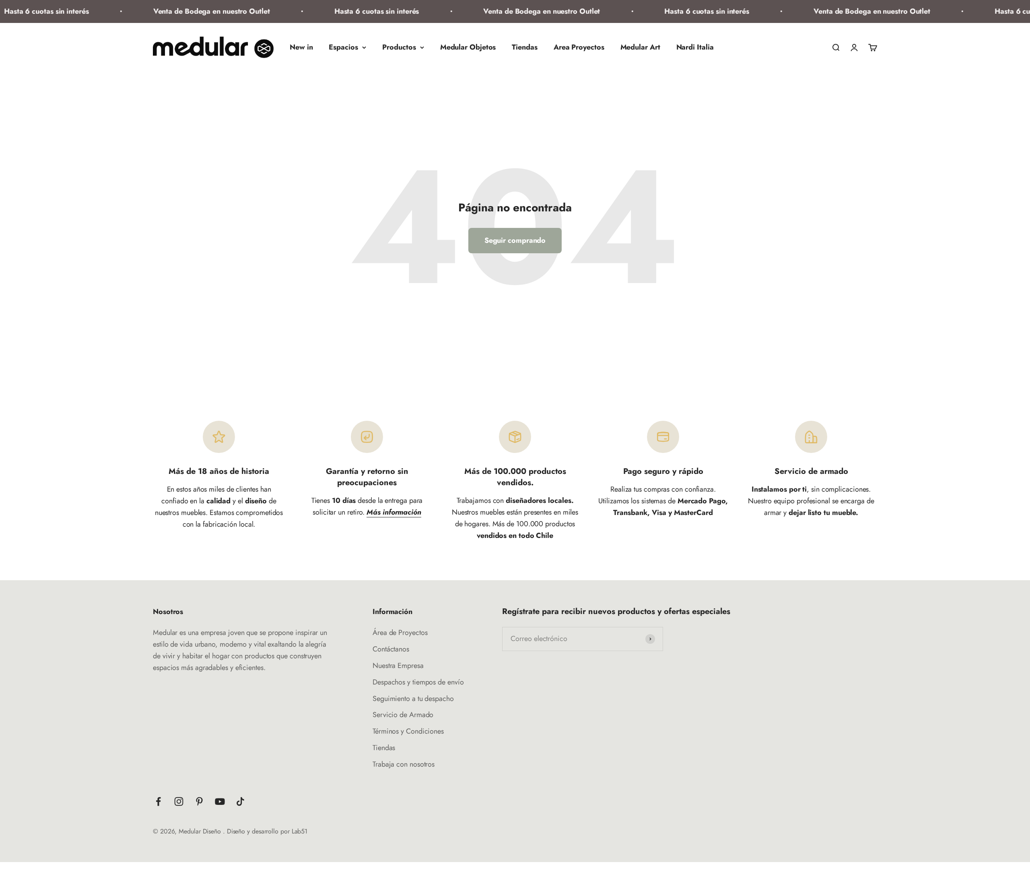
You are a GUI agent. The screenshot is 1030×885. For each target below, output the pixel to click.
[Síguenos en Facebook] (158, 801)
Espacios (343, 47)
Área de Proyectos (400, 632)
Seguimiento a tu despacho (413, 698)
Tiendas (524, 47)
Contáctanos (391, 649)
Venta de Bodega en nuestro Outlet (192, 11)
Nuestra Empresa (398, 665)
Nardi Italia (695, 47)
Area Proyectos (579, 47)
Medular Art (640, 47)
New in (301, 47)
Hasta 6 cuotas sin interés (357, 11)
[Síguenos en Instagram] (178, 801)
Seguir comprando (515, 240)
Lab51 (300, 831)
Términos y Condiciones (408, 731)
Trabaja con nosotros (404, 764)
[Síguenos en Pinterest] (199, 801)
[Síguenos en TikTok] (240, 801)
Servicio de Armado (403, 714)
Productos (399, 47)
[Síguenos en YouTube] (219, 801)
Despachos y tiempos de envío (418, 682)
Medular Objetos (468, 47)
